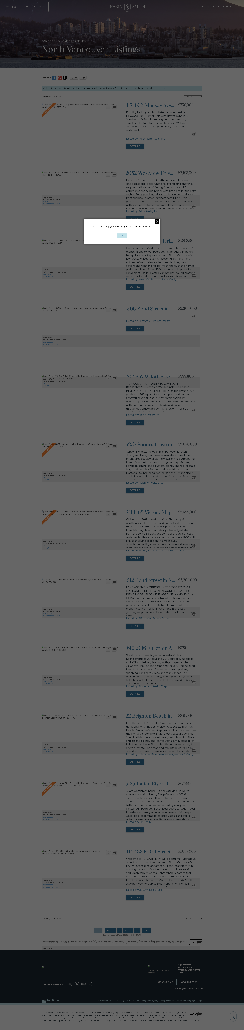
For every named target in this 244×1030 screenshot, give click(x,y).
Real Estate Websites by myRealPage (187, 1001)
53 (137, 930)
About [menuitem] (205, 7)
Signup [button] (74, 78)
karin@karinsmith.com (51, 204)
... (131, 930)
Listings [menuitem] (38, 7)
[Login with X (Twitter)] (65, 79)
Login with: (46, 78)
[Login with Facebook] (54, 79)
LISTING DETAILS (135, 146)
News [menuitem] (216, 7)
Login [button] (82, 78)
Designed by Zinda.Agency (147, 1001)
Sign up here (162, 88)
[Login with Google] (60, 79)
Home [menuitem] (26, 7)
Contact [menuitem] (228, 7)
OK (122, 236)
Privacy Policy (165, 1001)
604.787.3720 (48, 201)
